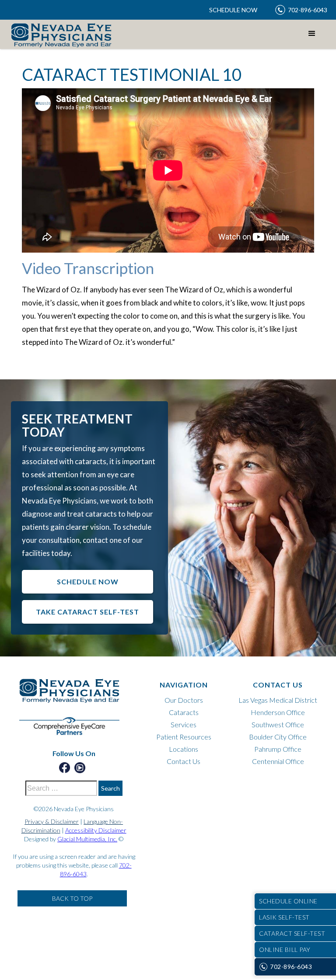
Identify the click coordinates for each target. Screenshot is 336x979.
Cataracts (184, 712)
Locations (183, 749)
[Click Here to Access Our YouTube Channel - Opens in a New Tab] (79, 767)
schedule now (88, 581)
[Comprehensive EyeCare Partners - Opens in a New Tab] (74, 730)
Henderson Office (278, 712)
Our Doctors (183, 700)
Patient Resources (183, 737)
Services (183, 724)
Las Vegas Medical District (277, 700)
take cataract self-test (87, 612)
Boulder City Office (278, 737)
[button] (312, 34)
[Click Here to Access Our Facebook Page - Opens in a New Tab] (64, 767)
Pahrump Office (277, 749)
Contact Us (183, 761)
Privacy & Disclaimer (51, 821)
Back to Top (72, 898)
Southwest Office (278, 724)
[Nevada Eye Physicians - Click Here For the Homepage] (61, 35)
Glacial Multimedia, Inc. (87, 839)
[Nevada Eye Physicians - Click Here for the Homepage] (74, 695)
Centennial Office (278, 761)
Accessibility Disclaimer (95, 830)
